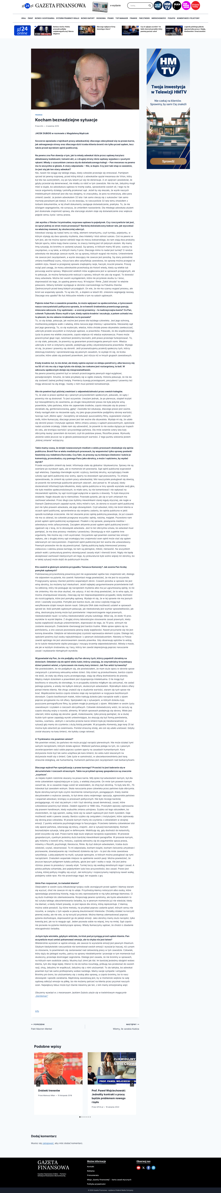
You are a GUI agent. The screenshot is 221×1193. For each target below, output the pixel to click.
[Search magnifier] (150, 5)
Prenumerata (93, 1175)
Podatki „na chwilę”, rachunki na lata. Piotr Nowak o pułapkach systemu (195, 29)
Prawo (110, 18)
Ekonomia (101, 18)
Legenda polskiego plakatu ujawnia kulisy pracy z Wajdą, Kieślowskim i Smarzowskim (151, 29)
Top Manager (121, 18)
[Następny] (132, 1083)
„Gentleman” (41, 996)
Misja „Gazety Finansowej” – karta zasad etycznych (109, 1179)
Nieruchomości (159, 18)
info (41, 126)
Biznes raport (88, 18)
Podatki (171, 18)
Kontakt (90, 1166)
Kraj (23, 18)
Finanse (133, 18)
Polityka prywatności (96, 1184)
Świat (30, 18)
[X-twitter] (143, 1168)
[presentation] (58, 1068)
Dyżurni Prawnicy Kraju (67, 18)
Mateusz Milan (49, 1096)
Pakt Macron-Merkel (41, 1026)
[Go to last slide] (38, 1083)
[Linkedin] (153, 1168)
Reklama (91, 1171)
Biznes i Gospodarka (44, 18)
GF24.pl (100, 1107)
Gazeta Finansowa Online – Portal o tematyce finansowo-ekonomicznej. (52, 1175)
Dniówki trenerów (49, 1090)
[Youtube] (138, 1168)
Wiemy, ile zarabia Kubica (126, 1026)
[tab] (80, 1117)
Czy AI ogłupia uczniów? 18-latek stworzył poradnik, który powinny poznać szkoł (107, 29)
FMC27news (144, 18)
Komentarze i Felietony (188, 18)
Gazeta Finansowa (53, 1165)
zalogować (47, 1143)
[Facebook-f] (148, 1168)
